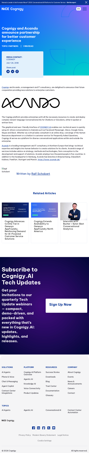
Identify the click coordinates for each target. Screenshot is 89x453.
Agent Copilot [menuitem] (8, 386)
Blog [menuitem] (48, 381)
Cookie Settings (44, 440)
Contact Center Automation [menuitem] (74, 411)
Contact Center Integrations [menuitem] (9, 392)
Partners (13, 46)
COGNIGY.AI (45, 127)
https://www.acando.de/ (49, 159)
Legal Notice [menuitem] (63, 435)
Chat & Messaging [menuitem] (9, 381)
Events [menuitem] (71, 377)
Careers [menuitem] (71, 388)
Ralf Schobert (40, 173)
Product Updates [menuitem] (31, 393)
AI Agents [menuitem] (6, 372)
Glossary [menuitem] (49, 395)
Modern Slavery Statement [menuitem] (44, 435)
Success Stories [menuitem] (53, 372)
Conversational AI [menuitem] (53, 410)
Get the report (71, 2)
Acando (5, 146)
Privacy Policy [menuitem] (25, 435)
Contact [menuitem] (71, 393)
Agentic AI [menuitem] (28, 379)
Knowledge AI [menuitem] (30, 384)
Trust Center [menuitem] (51, 386)
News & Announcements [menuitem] (75, 382)
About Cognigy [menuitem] (74, 372)
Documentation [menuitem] (52, 391)
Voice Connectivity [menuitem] (32, 388)
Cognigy (5, 87)
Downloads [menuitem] (50, 377)
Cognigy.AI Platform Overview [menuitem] (32, 373)
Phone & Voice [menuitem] (8, 377)
